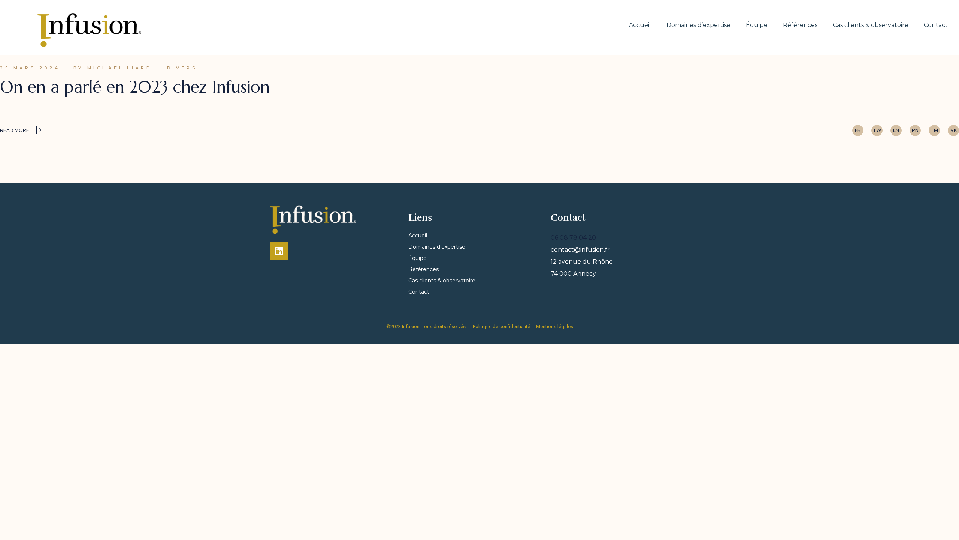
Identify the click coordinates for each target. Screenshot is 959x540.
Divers (182, 67)
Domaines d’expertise (698, 24)
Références (800, 24)
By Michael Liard (112, 67)
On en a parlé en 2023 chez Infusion (135, 86)
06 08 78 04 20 (573, 237)
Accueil (640, 24)
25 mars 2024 (30, 67)
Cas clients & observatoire (870, 24)
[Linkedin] (279, 251)
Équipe (757, 24)
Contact (936, 24)
